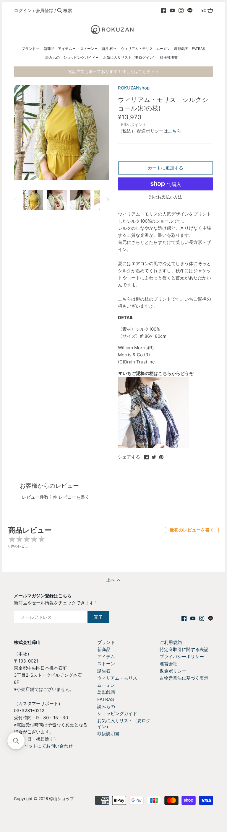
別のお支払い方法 (165, 197)
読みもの (106, 706)
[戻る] (15, 199)
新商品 (104, 649)
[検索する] (59, 10)
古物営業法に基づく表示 (184, 678)
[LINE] (189, 10)
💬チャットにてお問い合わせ (43, 746)
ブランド (106, 642)
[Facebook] (163, 10)
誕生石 (104, 671)
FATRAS (105, 699)
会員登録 (44, 10)
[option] (33, 200)
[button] (16, 740)
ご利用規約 (171, 642)
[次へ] (107, 199)
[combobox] (88, 10)
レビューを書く (74, 497)
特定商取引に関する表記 (184, 649)
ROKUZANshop (134, 88)
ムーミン (106, 685)
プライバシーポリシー (182, 656)
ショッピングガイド (117, 713)
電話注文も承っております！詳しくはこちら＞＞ (113, 71)
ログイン (23, 10)
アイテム (106, 656)
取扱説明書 (108, 733)
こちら (174, 131)
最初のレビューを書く (192, 530)
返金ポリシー (173, 671)
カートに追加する (165, 168)
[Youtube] (172, 10)
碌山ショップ (61, 798)
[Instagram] (181, 10)
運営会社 (168, 663)
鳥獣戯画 (106, 692)
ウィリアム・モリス (117, 678)
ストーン (106, 663)
